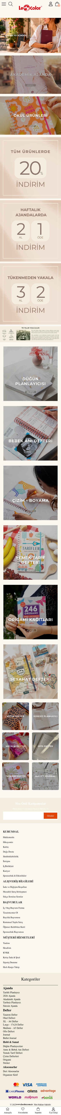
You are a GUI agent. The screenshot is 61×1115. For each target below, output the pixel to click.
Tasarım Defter (10, 1014)
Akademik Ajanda (11, 999)
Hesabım (7, 947)
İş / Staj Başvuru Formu (13, 907)
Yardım (6, 943)
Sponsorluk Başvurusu (13, 931)
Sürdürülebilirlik (10, 856)
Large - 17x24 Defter (13, 1024)
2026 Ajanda (9, 995)
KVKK (6, 952)
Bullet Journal (9, 1038)
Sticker (6, 1062)
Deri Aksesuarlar (11, 1071)
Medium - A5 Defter (13, 1028)
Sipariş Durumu (10, 962)
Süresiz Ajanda (10, 1005)
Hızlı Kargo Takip (11, 967)
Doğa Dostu (8, 851)
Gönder (50, 815)
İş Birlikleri (8, 866)
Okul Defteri (9, 1017)
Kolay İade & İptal (11, 957)
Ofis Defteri (9, 1031)
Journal (6, 1034)
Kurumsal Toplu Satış (13, 922)
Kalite (6, 846)
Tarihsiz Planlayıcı (12, 1002)
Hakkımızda (8, 837)
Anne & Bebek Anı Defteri (16, 1049)
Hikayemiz (8, 842)
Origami (7, 1059)
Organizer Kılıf (10, 1074)
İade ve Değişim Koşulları (15, 886)
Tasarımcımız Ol (10, 912)
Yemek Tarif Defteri (13, 1052)
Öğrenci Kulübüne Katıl (14, 926)
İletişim (6, 861)
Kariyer (6, 870)
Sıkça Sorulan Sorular (13, 896)
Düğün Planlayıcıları (13, 1046)
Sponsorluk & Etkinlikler (14, 875)
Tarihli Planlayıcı (11, 992)
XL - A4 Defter (10, 1021)
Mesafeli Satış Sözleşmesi (15, 891)
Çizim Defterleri (11, 1056)
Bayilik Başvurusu (11, 917)
